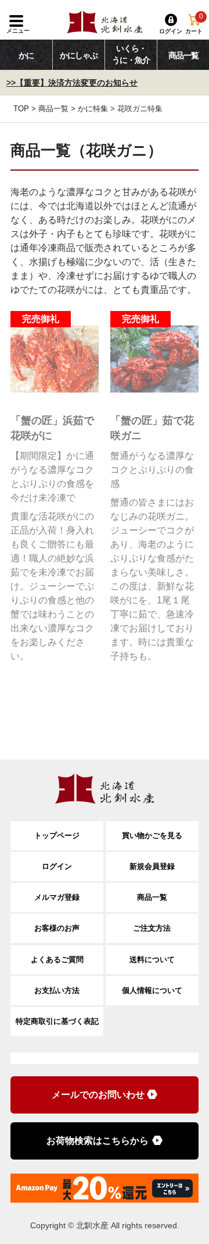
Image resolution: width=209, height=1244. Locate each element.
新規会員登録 (152, 866)
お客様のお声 (57, 928)
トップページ (57, 835)
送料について (152, 959)
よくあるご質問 (57, 959)
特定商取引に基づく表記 (57, 1021)
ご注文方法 (152, 928)
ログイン (57, 866)
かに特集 (93, 108)
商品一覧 (53, 108)
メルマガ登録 (57, 897)
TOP (21, 108)
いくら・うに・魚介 (131, 54)
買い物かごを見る (152, 835)
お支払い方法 (57, 990)
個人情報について (152, 990)
